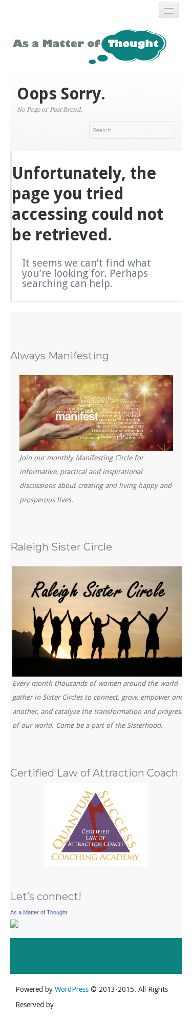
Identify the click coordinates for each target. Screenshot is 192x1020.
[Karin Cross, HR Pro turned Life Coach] (14, 923)
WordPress (72, 989)
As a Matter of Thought (38, 912)
